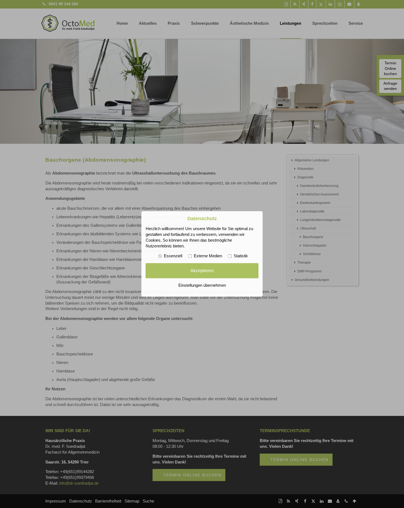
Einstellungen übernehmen (202, 285)
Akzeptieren (202, 270)
